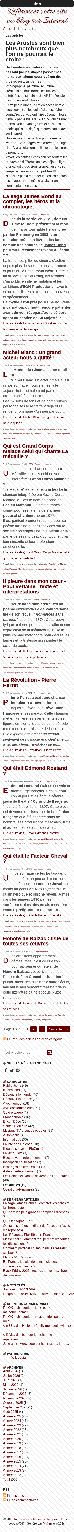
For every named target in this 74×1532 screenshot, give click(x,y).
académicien (8, 848)
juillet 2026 (11, 1375)
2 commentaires (41, 952)
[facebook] (5, 1071)
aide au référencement (19, 1171)
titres (40, 340)
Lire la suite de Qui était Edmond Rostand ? (32, 833)
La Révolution (55, 756)
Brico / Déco (12, 1121)
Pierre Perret (43, 756)
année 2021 (12, 1434)
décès (52, 429)
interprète (25, 761)
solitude (38, 668)
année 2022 (12, 1430)
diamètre (9, 1289)
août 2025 (10, 1412)
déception (29, 673)
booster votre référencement (23, 1157)
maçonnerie (8, 931)
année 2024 (12, 1421)
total (7, 1479)
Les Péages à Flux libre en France (28, 1234)
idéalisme (51, 761)
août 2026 (10, 1371)
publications (12, 1085)
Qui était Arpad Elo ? (18, 1221)
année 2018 (12, 1448)
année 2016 (12, 1457)
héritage (50, 434)
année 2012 (12, 1475)
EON (52, 335)
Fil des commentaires (22, 1500)
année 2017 (12, 1452)
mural (45, 1294)
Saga (57, 335)
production (32, 340)
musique (13, 345)
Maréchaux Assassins (27, 569)
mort (58, 429)
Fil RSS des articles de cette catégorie (35, 1039)
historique (35, 926)
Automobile (11, 1135)
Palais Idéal (57, 921)
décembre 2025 (15, 1393)
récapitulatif (46, 1020)
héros (13, 340)
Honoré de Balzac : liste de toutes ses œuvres (35, 941)
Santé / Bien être (15, 1126)
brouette (50, 926)
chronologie (21, 340)
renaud (41, 569)
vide (43, 434)
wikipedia (18, 1357)
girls (45, 340)
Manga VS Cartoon (17, 1257)
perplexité (19, 673)
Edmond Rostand (45, 839)
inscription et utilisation (19, 1162)
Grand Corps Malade (57, 564)
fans (13, 438)
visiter (28, 931)
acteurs (6, 340)
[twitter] (11, 1071)
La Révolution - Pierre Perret (29, 682)
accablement (8, 673)
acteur (64, 429)
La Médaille (42, 564)
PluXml (47, 1523)
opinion (42, 761)
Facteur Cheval (44, 921)
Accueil (9, 29)
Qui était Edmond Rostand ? (35, 770)
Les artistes (21, 335)
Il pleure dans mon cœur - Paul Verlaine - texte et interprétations (34, 586)
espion (6, 345)
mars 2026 (10, 1384)
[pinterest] (17, 1071)
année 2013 (12, 1470)
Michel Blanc (43, 429)
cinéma (58, 434)
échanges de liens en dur (21, 1167)
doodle (18, 848)
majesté (57, 340)
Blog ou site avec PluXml (21, 1148)
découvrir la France (17, 1099)
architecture (19, 931)
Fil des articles (17, 1495)
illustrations (11, 1090)
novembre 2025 (15, 1398)
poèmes (53, 663)
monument (25, 926)
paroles (14, 574)
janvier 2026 (12, 1389)
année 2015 (12, 1461)
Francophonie (13, 1117)
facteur (17, 926)
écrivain (64, 844)
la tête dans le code (17, 1144)
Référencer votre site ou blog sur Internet (37, 16)
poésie (14, 844)
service (65, 340)
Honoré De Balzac (45, 1015)
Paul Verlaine (43, 663)
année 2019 (12, 1443)
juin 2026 (10, 1380)
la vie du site (12, 1153)
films (63, 335)
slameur (6, 574)
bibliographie (27, 1020)
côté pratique (13, 1112)
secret (50, 340)
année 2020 (12, 1439)
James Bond (43, 335)
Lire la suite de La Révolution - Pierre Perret (32, 750)
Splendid (37, 434)
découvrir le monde (17, 1094)
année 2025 (12, 1416)
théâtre (22, 844)
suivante (55, 1029)
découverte (8, 668)
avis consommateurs (18, 1108)
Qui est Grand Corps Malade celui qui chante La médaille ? (35, 451)
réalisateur (7, 434)
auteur (5, 761)
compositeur (59, 569)
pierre (57, 926)
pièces (35, 844)
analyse (30, 668)
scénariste (17, 434)
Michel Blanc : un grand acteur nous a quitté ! (32, 354)
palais (42, 926)
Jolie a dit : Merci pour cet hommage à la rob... (36, 1343)
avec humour (12, 1103)
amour (55, 668)
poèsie (61, 663)
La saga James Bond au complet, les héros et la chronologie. (32, 201)
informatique (12, 1139)
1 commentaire (43, 365)
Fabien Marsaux (10, 569)
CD (64, 761)
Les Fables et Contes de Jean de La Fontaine (36, 1176)
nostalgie (34, 761)
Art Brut (66, 921)
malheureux (28, 1294)
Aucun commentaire (40, 215)
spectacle (66, 434)
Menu (37, 3)
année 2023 (12, 1425)
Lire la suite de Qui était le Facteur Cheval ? (32, 915)
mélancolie (47, 668)
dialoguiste (27, 434)
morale (59, 1294)
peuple (58, 761)
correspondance (46, 844)
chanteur (49, 569)
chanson (21, 345)
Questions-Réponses (18, 1189)
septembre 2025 (15, 1407)
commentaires (20, 668)
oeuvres (37, 1020)
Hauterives (7, 926)
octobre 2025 (13, 1403)
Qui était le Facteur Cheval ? (35, 858)
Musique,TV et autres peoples (25, 1130)
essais (28, 844)
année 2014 (12, 1466)
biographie (16, 1020)
